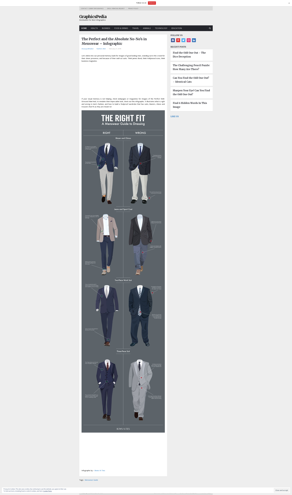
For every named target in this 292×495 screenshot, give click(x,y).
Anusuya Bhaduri (88, 49)
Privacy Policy (133, 8)
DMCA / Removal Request (116, 8)
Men (104, 49)
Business (106, 28)
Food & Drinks (121, 28)
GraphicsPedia (93, 17)
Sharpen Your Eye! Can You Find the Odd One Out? (191, 92)
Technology (161, 28)
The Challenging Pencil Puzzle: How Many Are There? (191, 67)
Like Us (175, 116)
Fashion (99, 49)
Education (176, 28)
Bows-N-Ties (100, 470)
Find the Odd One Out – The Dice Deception (189, 54)
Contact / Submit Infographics (92, 8)
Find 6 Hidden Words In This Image (190, 105)
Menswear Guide (91, 480)
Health (94, 28)
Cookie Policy (47, 491)
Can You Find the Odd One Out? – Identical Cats (191, 79)
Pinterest (152, 3)
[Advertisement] (123, 81)
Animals (147, 28)
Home (84, 28)
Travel (135, 28)
